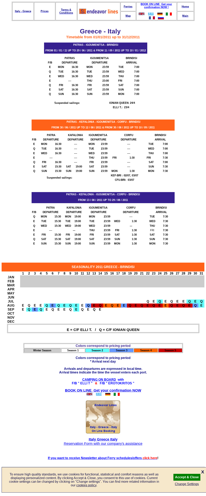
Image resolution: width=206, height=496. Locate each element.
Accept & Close (187, 477)
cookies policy (86, 485)
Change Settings (187, 484)
